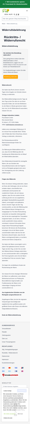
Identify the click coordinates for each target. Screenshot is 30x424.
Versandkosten (6, 328)
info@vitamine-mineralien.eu (14, 124)
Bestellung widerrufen (10, 77)
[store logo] (6, 10)
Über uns (4, 338)
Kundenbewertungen (8, 363)
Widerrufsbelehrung (12, 23)
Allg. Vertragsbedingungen (10, 349)
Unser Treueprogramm (8, 342)
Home (3, 23)
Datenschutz (5, 356)
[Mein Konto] (16, 14)
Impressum (5, 359)
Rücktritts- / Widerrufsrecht (10, 353)
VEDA (6, 14)
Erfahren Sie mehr (8, 418)
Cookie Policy (20, 410)
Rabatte (4, 332)
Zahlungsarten (6, 335)
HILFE (11, 14)
